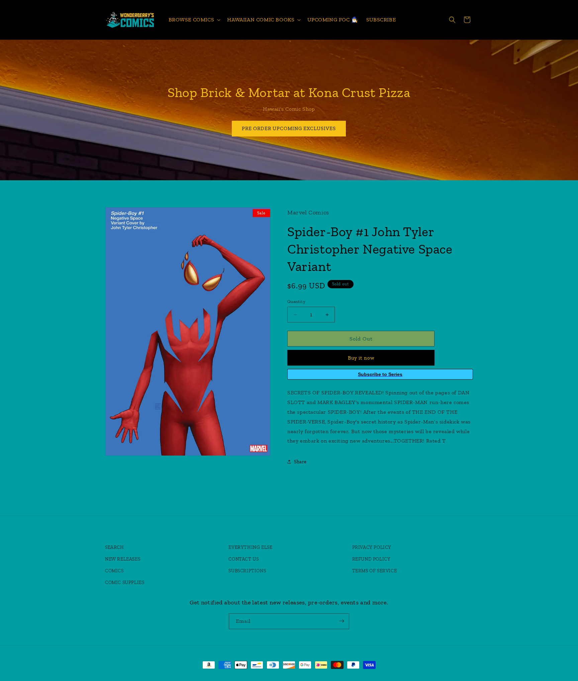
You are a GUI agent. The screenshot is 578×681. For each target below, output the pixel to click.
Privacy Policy (371, 547)
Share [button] (300, 462)
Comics (114, 571)
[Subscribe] (341, 621)
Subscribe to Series (380, 374)
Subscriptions (247, 571)
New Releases (122, 559)
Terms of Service (374, 571)
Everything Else (250, 547)
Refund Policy (371, 559)
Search (114, 547)
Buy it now (361, 358)
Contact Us (243, 559)
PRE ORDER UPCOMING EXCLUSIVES (289, 128)
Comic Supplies (124, 582)
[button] (194, 19)
